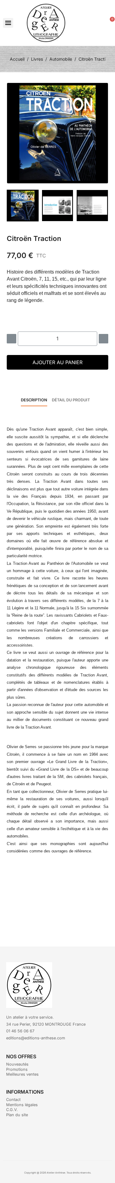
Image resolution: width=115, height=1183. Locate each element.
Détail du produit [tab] (71, 400)
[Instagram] (66, 1137)
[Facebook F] (49, 1137)
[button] (8, 23)
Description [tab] (34, 400)
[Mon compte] (98, 23)
